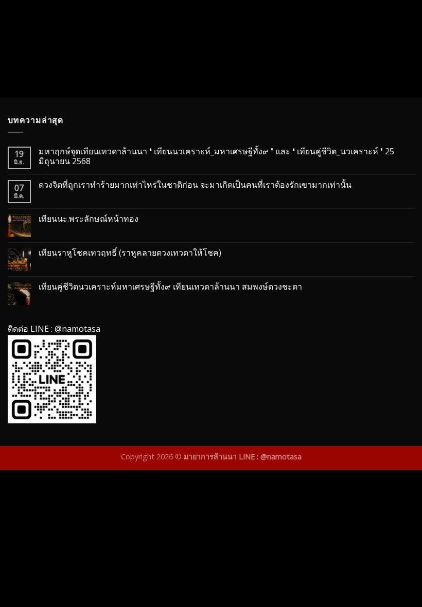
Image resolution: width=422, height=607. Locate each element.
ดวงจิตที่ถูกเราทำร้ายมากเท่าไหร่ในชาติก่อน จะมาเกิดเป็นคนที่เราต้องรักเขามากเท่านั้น (195, 185)
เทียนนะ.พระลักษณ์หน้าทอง (88, 219)
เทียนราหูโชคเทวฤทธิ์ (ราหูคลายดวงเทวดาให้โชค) (130, 253)
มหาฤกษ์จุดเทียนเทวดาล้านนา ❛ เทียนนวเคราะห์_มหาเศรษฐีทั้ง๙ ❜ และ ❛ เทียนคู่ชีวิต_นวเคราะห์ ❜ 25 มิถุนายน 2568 (216, 156)
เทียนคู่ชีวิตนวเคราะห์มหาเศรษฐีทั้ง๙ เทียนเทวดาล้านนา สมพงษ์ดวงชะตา (170, 287)
